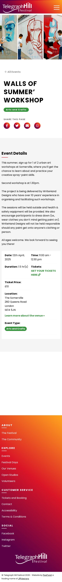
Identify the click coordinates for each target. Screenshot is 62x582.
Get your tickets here (43, 273)
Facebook (8, 533)
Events (6, 456)
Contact (7, 504)
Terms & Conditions (14, 516)
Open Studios (10, 475)
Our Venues (9, 468)
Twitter (6, 546)
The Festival (9, 433)
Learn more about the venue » (25, 315)
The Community (12, 439)
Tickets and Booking (14, 498)
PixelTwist (47, 575)
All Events (14, 72)
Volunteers (8, 481)
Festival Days (10, 462)
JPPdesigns (23, 578)
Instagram (8, 540)
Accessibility (9, 510)
